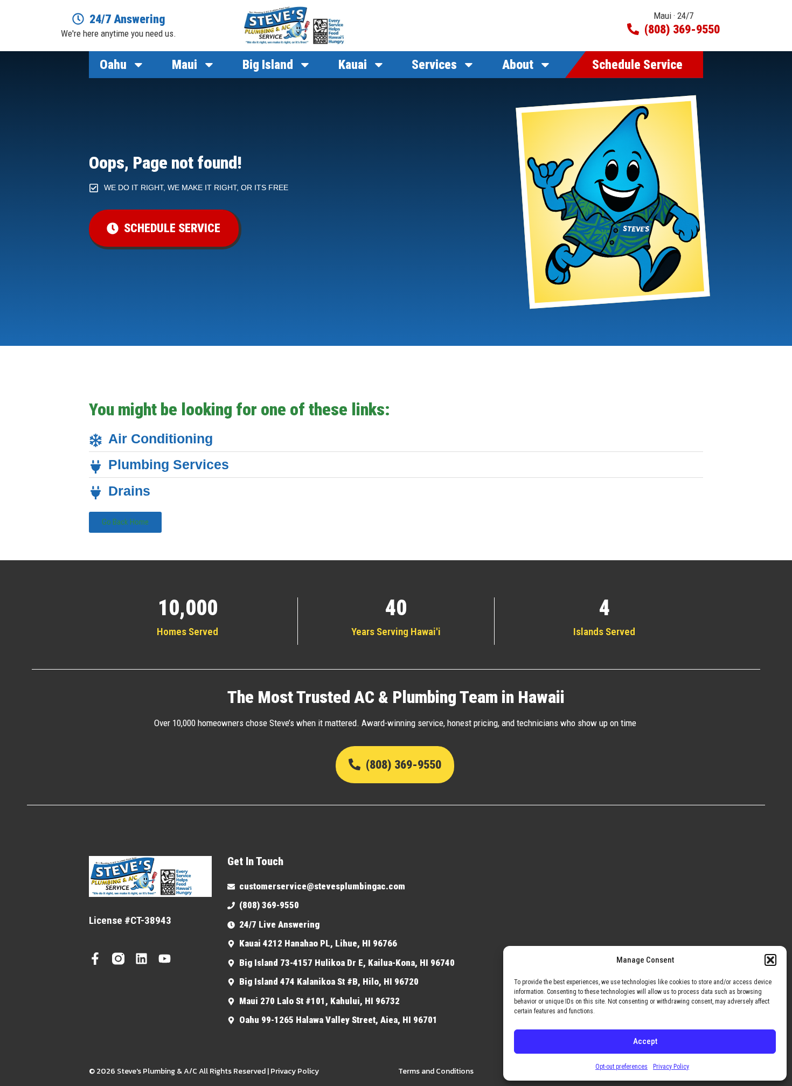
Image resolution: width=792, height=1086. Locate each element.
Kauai (352, 64)
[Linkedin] (141, 958)
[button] (770, 960)
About (517, 64)
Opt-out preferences (621, 1066)
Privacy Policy (671, 1066)
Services (434, 64)
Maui (184, 64)
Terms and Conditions (436, 1071)
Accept (645, 1041)
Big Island (267, 64)
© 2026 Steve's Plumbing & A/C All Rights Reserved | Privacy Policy (204, 1071)
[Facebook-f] (95, 958)
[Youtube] (164, 958)
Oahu (113, 64)
